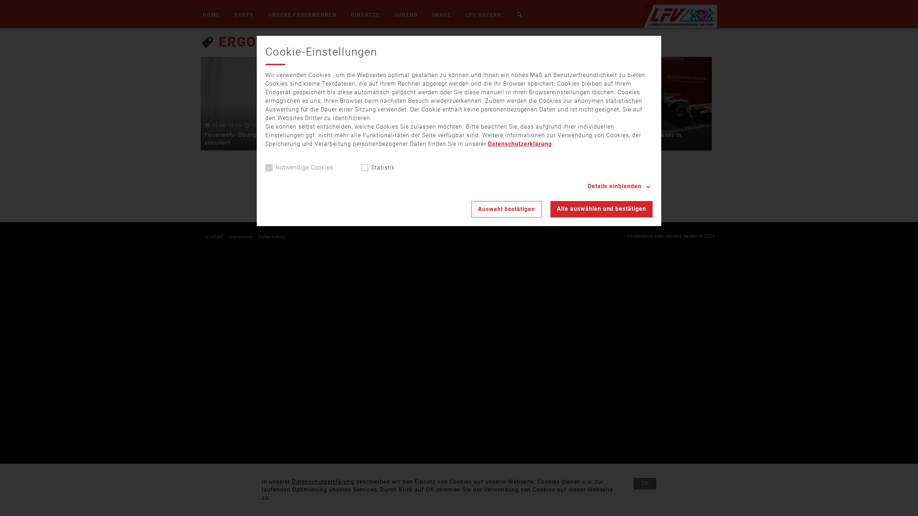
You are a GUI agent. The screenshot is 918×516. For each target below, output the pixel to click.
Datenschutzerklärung (520, 143)
